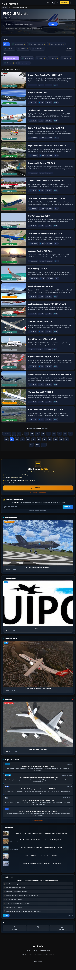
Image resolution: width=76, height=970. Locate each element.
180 (37, 445)
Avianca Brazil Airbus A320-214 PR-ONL (46, 181)
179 (31, 445)
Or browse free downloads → (38, 492)
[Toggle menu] (72, 2)
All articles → (38, 870)
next (43, 445)
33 (37, 434)
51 (66, 439)
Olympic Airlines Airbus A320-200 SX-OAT (47, 145)
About (35, 950)
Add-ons (4, 7)
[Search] (48, 2)
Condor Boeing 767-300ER (40, 392)
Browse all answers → (38, 820)
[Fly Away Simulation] (10, 3)
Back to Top (38, 962)
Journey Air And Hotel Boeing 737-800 (45, 233)
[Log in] (57, 2)
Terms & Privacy (45, 950)
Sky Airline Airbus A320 (39, 216)
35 (48, 434)
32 (32, 434)
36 (54, 434)
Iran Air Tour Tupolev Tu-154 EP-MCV (45, 75)
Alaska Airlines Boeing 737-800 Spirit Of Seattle (49, 374)
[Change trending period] (17, 58)
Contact (28, 950)
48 (50, 439)
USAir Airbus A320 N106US (40, 286)
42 (17, 439)
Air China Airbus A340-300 (40, 321)
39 (70, 434)
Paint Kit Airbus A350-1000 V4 (42, 339)
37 (59, 434)
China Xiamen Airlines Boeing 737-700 (45, 409)
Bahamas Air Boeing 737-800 (41, 163)
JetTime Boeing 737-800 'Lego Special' (45, 110)
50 (61, 439)
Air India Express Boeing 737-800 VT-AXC (47, 304)
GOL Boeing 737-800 (37, 269)
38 (65, 434)
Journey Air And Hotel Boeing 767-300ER (46, 198)
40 (6, 439)
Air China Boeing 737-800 (40, 251)
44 (28, 439)
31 (26, 434)
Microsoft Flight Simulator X (19, 7)
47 (45, 439)
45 (34, 439)
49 (56, 439)
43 (22, 439)
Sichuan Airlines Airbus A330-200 (43, 357)
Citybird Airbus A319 (37, 93)
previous (7, 434)
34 (43, 434)
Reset (70, 48)
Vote (6, 915)
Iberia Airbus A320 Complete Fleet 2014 (46, 128)
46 (39, 439)
